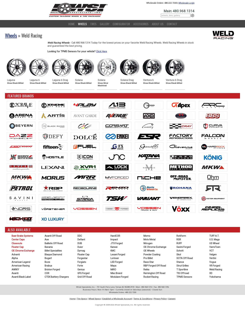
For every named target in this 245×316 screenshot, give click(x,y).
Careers (172, 298)
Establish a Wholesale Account (117, 298)
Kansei (114, 247)
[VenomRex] (181, 198)
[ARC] (213, 105)
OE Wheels (149, 250)
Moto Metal (150, 239)
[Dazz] (21, 136)
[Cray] (181, 126)
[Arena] (21, 115)
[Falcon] (213, 136)
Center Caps (18, 239)
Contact (172, 24)
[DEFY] (53, 136)
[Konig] (213, 157)
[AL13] (117, 105)
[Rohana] (181, 188)
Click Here (101, 51)
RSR (178, 239)
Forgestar (83, 258)
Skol (178, 254)
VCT (211, 250)
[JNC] (117, 157)
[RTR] (213, 188)
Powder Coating (152, 254)
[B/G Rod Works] (181, 115)
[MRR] (85, 177)
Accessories (140, 24)
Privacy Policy (160, 298)
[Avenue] (117, 115)
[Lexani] (53, 167)
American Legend (21, 262)
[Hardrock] (213, 146)
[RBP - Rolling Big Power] (53, 188)
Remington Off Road (154, 273)
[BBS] (213, 115)
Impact (114, 239)
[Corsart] (117, 126)
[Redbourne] (85, 188)
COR (47, 273)
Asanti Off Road (53, 235)
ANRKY (15, 269)
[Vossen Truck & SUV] (149, 208)
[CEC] (85, 126)
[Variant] (149, 198)
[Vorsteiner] (53, 208)
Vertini (212, 258)
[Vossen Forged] (117, 208)
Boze (47, 262)
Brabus (48, 265)
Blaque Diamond (53, 254)
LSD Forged (116, 262)
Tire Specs (82, 298)
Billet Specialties (53, 250)
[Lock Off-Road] (117, 167)
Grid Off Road (85, 276)
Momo (147, 235)
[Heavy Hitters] (21, 157)
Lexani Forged (117, 254)
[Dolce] (85, 136)
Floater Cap (18, 247)
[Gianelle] (149, 146)
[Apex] (181, 105)
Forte (80, 265)
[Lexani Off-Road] (85, 167)
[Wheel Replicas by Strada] (213, 208)
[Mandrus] (149, 167)
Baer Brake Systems (22, 235)
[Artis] (53, 115)
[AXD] (149, 115)
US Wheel (214, 243)
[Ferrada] (21, 146)
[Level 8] (21, 167)
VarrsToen (214, 247)
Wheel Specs (94, 298)
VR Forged (214, 265)
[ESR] (149, 136)
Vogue (212, 262)
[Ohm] (213, 177)
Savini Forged (183, 247)
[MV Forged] (117, 177)
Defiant (81, 239)
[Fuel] (85, 146)
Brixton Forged (52, 269)
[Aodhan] (149, 105)
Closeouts (17, 243)
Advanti (16, 254)
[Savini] (21, 198)
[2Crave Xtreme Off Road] (53, 105)
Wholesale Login (186, 3)
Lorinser (114, 258)
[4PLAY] (85, 105)
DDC (80, 235)
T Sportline (182, 269)
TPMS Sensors (184, 276)
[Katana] (149, 157)
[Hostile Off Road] (53, 157)
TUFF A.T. (214, 235)
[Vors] (21, 208)
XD (210, 273)
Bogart (48, 258)
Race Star (149, 262)
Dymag (81, 250)
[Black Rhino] (53, 126)
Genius (81, 269)
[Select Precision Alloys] (53, 198)
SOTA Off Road (184, 258)
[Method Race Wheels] (181, 167)
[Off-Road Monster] (181, 177)
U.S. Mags (214, 239)
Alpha (15, 258)
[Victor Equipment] (213, 198)
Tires (93, 24)
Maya (113, 265)
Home (71, 24)
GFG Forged (84, 273)
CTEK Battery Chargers (57, 276)
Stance (180, 262)
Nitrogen (148, 243)
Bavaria (49, 247)
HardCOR (115, 235)
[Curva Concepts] (213, 126)
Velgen (213, 254)
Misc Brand (116, 273)
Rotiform (181, 235)
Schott (180, 250)
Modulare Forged (119, 276)
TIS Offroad (182, 273)
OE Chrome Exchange (23, 250)
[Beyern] (21, 126)
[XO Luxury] (53, 219)
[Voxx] (181, 208)
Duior (80, 247)
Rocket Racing (151, 276)
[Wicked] (21, 219)
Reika (146, 269)
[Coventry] (149, 126)
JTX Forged (116, 243)
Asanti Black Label (21, 276)
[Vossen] (85, 208)
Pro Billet (148, 258)
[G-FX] (117, 146)
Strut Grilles (182, 265)
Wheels (82, 24)
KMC (112, 250)
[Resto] (149, 188)
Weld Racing (215, 269)
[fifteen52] (53, 146)
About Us (158, 24)
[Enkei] (117, 136)
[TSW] (117, 198)
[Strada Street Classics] (85, 198)
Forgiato (82, 262)
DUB (80, 243)
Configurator (121, 24)
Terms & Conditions (143, 298)
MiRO (113, 269)
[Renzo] (117, 188)
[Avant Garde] (85, 115)
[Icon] (85, 157)
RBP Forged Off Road (155, 265)
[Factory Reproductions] (181, 136)
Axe (47, 239)
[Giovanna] (181, 146)
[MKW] (213, 167)
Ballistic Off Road (54, 243)
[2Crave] (21, 105)
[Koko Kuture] (181, 157)
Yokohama (215, 276)
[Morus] (53, 177)
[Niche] (149, 177)
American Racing (21, 265)
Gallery (104, 24)
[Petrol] (21, 188)
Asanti (15, 273)
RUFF (179, 243)
